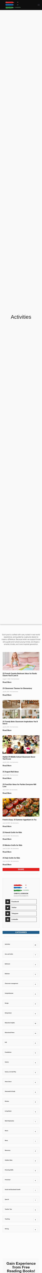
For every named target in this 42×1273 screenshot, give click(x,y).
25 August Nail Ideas (11, 772)
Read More (7, 682)
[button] (38, 5)
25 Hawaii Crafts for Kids (12, 832)
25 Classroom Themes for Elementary (17, 688)
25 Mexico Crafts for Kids (12, 845)
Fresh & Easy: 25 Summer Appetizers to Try (19, 820)
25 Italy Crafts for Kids (11, 858)
